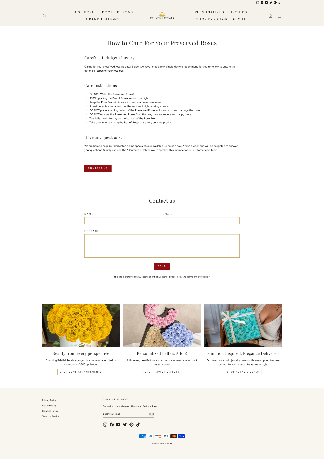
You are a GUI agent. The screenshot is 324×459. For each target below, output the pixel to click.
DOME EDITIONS (117, 12)
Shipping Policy (50, 411)
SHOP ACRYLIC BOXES (243, 372)
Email (167, 214)
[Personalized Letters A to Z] (162, 325)
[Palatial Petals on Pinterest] (131, 425)
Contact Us (98, 168)
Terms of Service (195, 276)
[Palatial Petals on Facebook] (112, 425)
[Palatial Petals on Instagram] (105, 425)
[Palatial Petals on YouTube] (118, 425)
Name (88, 214)
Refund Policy (49, 405)
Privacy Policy (175, 276)
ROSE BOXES (85, 12)
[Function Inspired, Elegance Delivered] (243, 325)
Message (91, 231)
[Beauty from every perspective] (81, 325)
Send (162, 266)
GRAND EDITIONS (103, 19)
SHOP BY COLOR (212, 19)
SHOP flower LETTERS (162, 372)
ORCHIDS (238, 12)
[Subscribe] (151, 414)
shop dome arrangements (81, 372)
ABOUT (239, 19)
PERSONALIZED (209, 12)
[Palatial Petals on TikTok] (138, 425)
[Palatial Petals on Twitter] (125, 425)
